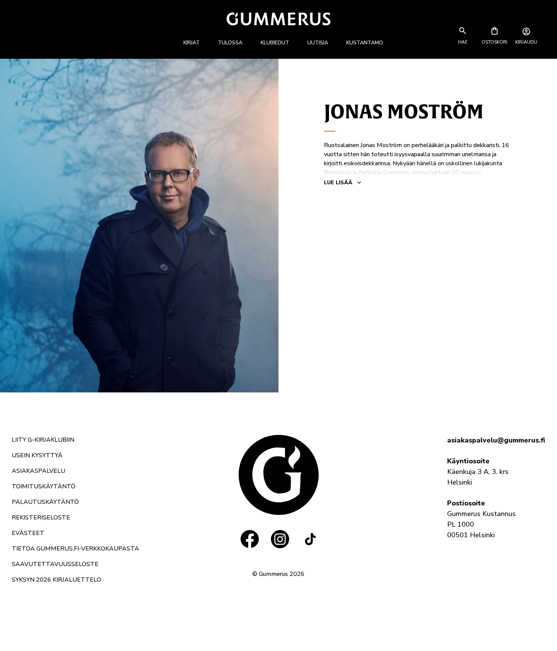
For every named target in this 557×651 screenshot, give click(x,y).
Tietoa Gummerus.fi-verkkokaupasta (75, 548)
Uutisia (317, 42)
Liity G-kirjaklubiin (43, 440)
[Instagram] (280, 539)
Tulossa (230, 42)
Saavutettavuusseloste (55, 564)
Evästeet (28, 533)
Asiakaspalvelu (38, 471)
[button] (463, 42)
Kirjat (191, 42)
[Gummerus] (278, 18)
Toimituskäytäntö (43, 486)
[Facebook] (250, 539)
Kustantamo (364, 42)
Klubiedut (275, 42)
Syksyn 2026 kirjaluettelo (56, 580)
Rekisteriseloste (41, 517)
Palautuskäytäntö (45, 502)
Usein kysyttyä (37, 455)
